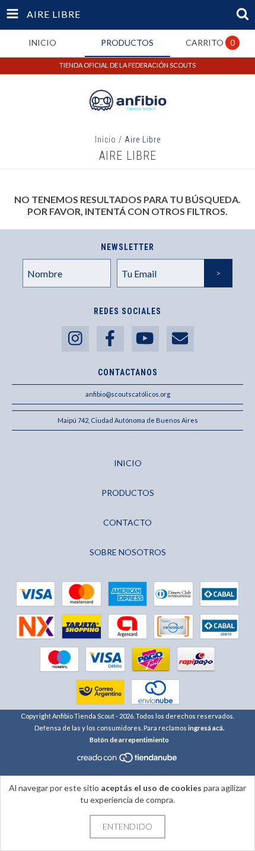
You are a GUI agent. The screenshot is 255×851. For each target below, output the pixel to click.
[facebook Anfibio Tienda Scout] (110, 339)
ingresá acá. (206, 728)
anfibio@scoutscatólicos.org (127, 394)
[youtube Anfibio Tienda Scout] (145, 339)
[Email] (180, 339)
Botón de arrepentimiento (129, 740)
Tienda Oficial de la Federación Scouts (127, 65)
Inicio (105, 139)
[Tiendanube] (128, 760)
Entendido (127, 826)
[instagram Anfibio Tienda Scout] (75, 339)
